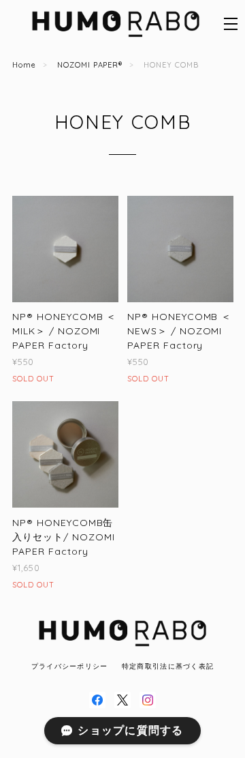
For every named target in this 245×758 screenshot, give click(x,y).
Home (24, 65)
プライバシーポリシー (69, 666)
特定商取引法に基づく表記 (168, 666)
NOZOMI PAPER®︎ (89, 65)
